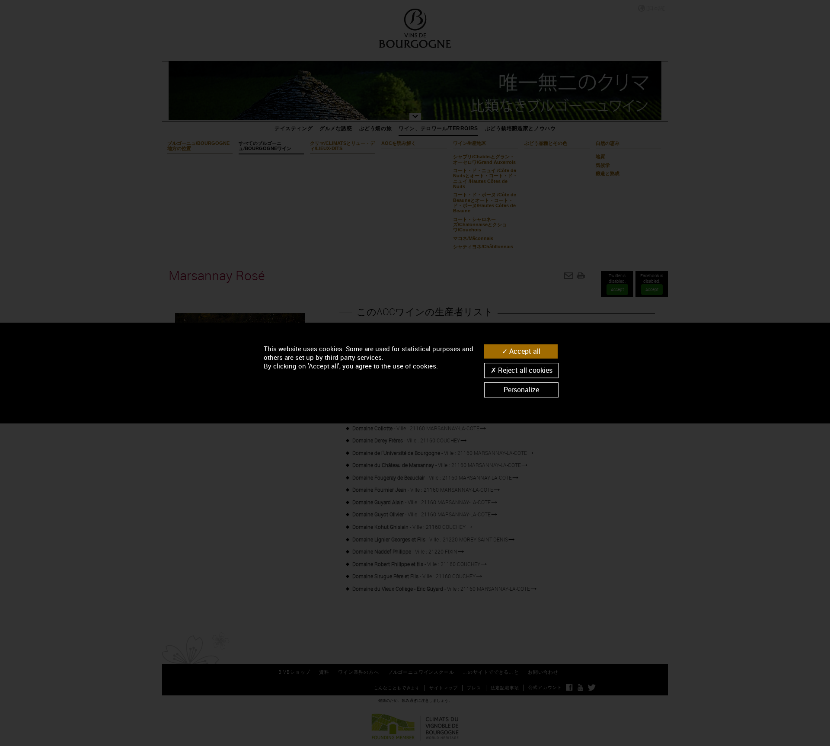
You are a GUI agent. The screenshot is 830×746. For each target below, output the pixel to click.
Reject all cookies (524, 370)
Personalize (521, 389)
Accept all (524, 351)
